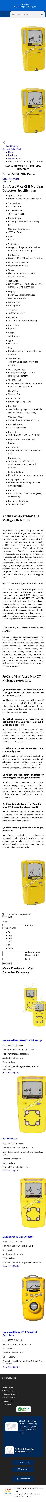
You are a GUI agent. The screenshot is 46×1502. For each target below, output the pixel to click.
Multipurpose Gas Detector (18, 1236)
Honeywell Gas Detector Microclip (22, 1040)
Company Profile (11, 1394)
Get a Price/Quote (10, 178)
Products (12, 155)
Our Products (9, 1397)
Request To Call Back (11, 149)
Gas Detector (14, 158)
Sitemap (7, 1405)
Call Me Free (25, 1479)
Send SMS (25, 1469)
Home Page (8, 1390)
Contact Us (8, 1401)
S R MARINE (25, 5)
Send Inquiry (12, 146)
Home (11, 152)
